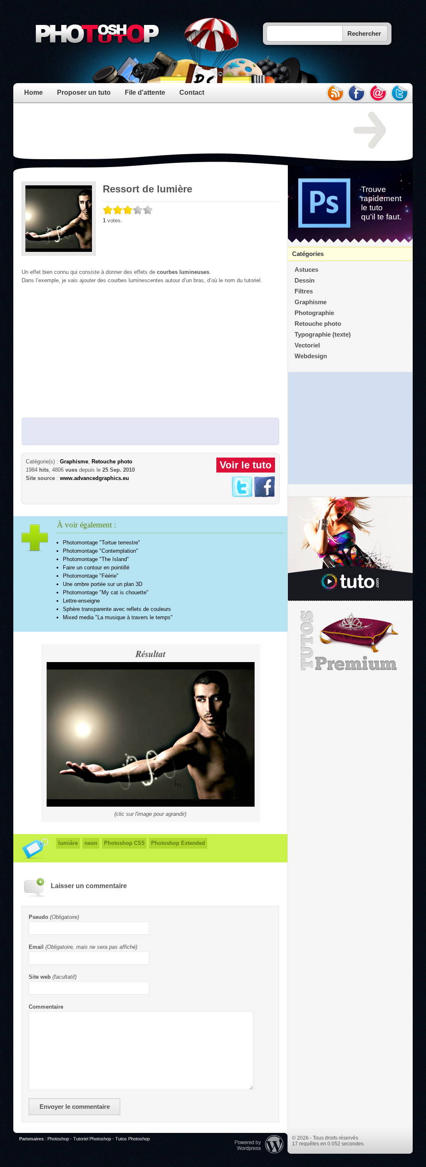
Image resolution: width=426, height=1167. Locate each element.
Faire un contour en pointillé (96, 567)
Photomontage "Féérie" (91, 576)
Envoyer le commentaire (75, 1106)
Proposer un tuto (84, 92)
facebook (356, 93)
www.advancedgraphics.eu (94, 478)
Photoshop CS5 (124, 843)
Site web (40, 977)
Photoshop (58, 1138)
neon (90, 843)
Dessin (305, 280)
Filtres (304, 291)
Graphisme (74, 461)
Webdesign (311, 356)
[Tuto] (350, 549)
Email (36, 947)
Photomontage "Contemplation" (100, 551)
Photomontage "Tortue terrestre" (101, 542)
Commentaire (46, 1007)
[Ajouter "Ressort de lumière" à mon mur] (264, 495)
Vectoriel (307, 345)
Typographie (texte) (323, 334)
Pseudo (38, 917)
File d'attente (145, 92)
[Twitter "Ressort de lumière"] (242, 495)
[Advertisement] (173, 130)
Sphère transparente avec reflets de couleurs (117, 609)
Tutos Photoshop (132, 1138)
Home (33, 92)
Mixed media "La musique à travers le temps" (118, 617)
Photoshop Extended (178, 843)
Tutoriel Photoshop (92, 1138)
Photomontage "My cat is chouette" (106, 592)
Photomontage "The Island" (96, 559)
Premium (350, 641)
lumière (68, 843)
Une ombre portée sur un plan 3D (102, 584)
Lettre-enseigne (81, 601)
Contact (191, 92)
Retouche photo (112, 461)
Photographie (314, 313)
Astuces (306, 269)
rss (335, 93)
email (378, 93)
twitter (400, 93)
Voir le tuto (246, 464)
